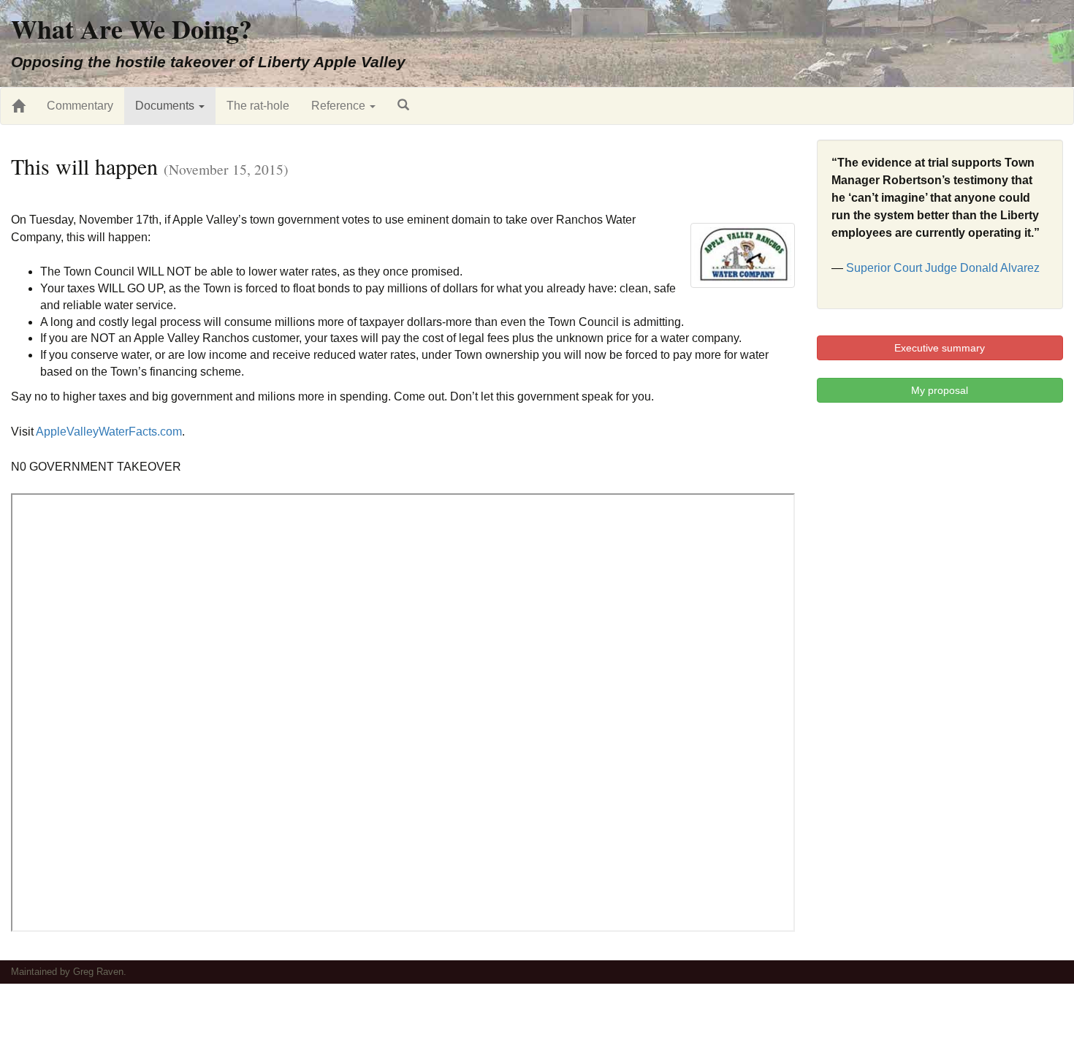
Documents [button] (166, 105)
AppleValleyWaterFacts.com (109, 431)
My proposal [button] (939, 390)
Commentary (80, 105)
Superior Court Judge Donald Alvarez (943, 268)
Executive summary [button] (939, 348)
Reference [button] (339, 105)
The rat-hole (257, 105)
